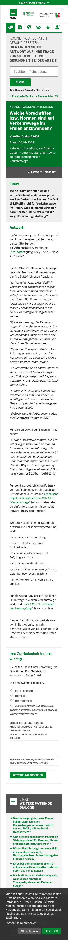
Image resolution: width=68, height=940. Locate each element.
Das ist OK (51, 931)
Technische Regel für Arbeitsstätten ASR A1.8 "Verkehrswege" (34, 498)
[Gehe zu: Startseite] (28, 14)
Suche (20, 82)
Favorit (36, 172)
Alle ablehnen (29, 931)
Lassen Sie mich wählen (21, 923)
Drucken (50, 172)
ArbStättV (17, 252)
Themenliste (45, 96)
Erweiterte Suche (22, 96)
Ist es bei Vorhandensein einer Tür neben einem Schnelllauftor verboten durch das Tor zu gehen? (35, 867)
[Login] (57, 27)
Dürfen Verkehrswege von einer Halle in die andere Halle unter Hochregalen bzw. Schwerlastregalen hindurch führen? (35, 853)
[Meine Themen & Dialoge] (47, 27)
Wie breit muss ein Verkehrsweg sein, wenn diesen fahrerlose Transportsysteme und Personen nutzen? (35, 880)
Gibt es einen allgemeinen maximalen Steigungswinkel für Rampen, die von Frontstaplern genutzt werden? (35, 840)
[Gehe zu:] (10, 27)
